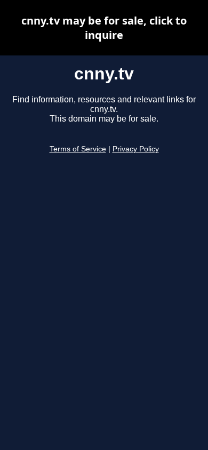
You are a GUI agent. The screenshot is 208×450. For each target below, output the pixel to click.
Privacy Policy (136, 149)
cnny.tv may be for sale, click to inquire (104, 27)
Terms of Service (78, 149)
